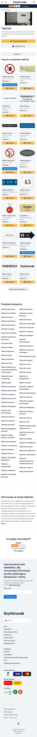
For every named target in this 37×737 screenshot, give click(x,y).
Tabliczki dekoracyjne (8, 390)
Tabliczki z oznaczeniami (9, 215)
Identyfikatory (6, 106)
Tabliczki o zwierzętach (27, 454)
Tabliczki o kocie (25, 364)
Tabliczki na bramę (25, 397)
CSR (5, 660)
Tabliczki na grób (25, 372)
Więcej (3, 523)
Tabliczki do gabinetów (27, 451)
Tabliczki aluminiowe (8, 76)
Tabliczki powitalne (8, 425)
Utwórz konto (8, 638)
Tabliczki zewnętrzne (8, 398)
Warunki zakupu (8, 712)
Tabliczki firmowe (25, 320)
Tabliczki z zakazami (26, 335)
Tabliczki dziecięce (8, 402)
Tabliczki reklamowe (8, 470)
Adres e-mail (7, 588)
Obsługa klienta (9, 643)
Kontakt (6, 652)
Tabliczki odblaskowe (26, 407)
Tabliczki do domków (8, 313)
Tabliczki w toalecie (26, 331)
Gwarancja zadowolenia (12, 663)
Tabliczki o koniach (7, 417)
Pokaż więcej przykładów (17, 289)
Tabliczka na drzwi (25, 76)
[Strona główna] (18, 613)
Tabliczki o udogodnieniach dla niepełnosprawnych (26, 460)
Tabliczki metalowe (8, 421)
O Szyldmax (8, 655)
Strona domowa (5, 10)
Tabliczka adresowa (8, 309)
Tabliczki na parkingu (8, 386)
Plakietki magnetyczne (8, 160)
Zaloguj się (7, 635)
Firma (5, 717)
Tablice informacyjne (8, 442)
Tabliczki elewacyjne (8, 406)
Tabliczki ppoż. (6, 383)
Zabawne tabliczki (7, 449)
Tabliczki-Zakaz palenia (27, 393)
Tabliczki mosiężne (8, 329)
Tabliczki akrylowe (25, 190)
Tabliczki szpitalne (25, 439)
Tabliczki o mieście (26, 467)
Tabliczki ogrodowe (26, 346)
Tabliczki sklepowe (26, 309)
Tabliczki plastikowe (25, 133)
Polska (10, 620)
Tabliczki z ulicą (6, 363)
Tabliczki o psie (6, 355)
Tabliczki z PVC (24, 422)
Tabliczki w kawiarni (8, 394)
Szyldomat (7, 629)
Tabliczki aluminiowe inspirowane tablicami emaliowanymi (9, 369)
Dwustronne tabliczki (8, 333)
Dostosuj (11, 88)
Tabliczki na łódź (25, 368)
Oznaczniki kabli (6, 343)
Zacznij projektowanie (20, 41)
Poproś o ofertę (9, 640)
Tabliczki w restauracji (9, 445)
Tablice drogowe (25, 383)
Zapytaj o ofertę (20, 46)
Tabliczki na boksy (7, 359)
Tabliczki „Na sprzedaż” (27, 324)
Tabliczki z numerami (26, 327)
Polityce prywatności (9, 709)
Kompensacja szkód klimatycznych (15, 657)
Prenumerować (10, 597)
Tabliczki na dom (7, 317)
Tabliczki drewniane (8, 325)
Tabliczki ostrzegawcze (27, 443)
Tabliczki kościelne (26, 447)
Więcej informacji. (15, 585)
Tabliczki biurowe (7, 453)
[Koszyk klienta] (34, 2)
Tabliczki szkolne (7, 347)
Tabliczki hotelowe (26, 360)
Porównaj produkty (10, 632)
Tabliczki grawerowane (27, 356)
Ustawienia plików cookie (11, 715)
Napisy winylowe (24, 106)
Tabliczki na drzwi (25, 418)
